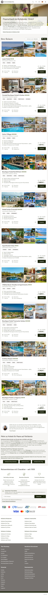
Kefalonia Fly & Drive (5, 527)
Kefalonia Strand (4, 538)
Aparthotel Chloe (8, 246)
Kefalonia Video (28, 534)
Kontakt (2, 549)
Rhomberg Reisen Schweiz (7, 563)
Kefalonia (3, 572)
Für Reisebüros (4, 555)
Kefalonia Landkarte (29, 538)
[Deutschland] (42, 2)
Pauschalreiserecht (29, 555)
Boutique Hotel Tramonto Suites (13, 321)
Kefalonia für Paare (5, 536)
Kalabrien (3, 582)
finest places (21, 99)
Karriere (2, 553)
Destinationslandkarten (30, 574)
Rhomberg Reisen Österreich (7, 561)
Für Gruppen (3, 557)
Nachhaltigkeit (4, 559)
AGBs (26, 551)
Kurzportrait (3, 551)
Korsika (2, 570)
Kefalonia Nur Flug (5, 523)
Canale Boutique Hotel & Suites (13, 95)
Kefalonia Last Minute (6, 540)
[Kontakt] (39, 2)
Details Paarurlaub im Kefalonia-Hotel (11, 31)
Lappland (3, 588)
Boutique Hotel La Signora (11, 398)
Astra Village (6, 134)
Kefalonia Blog (28, 536)
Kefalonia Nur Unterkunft (6, 525)
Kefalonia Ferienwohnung (30, 525)
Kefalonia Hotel (28, 521)
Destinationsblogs (29, 572)
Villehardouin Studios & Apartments (15, 285)
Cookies (26, 563)
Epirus (2, 576)
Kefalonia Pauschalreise (6, 521)
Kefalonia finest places (30, 523)
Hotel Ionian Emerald (9, 209)
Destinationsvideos (29, 570)
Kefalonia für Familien (6, 534)
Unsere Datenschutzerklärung (8, 501)
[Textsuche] (33, 2)
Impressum (27, 549)
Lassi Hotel (6, 59)
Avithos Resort (7, 359)
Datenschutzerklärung (29, 553)
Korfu (2, 578)
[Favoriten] (36, 2)
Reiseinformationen (29, 559)
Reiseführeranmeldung (30, 576)
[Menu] (45, 2)
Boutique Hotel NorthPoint (11, 172)
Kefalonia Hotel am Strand (30, 527)
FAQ (26, 561)
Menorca (3, 580)
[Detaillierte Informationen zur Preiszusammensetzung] (44, 66)
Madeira (2, 584)
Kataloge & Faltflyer (29, 578)
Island (2, 586)
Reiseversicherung (29, 557)
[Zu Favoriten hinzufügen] (35, 71)
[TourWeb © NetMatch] (45, 594)
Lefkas (2, 574)
